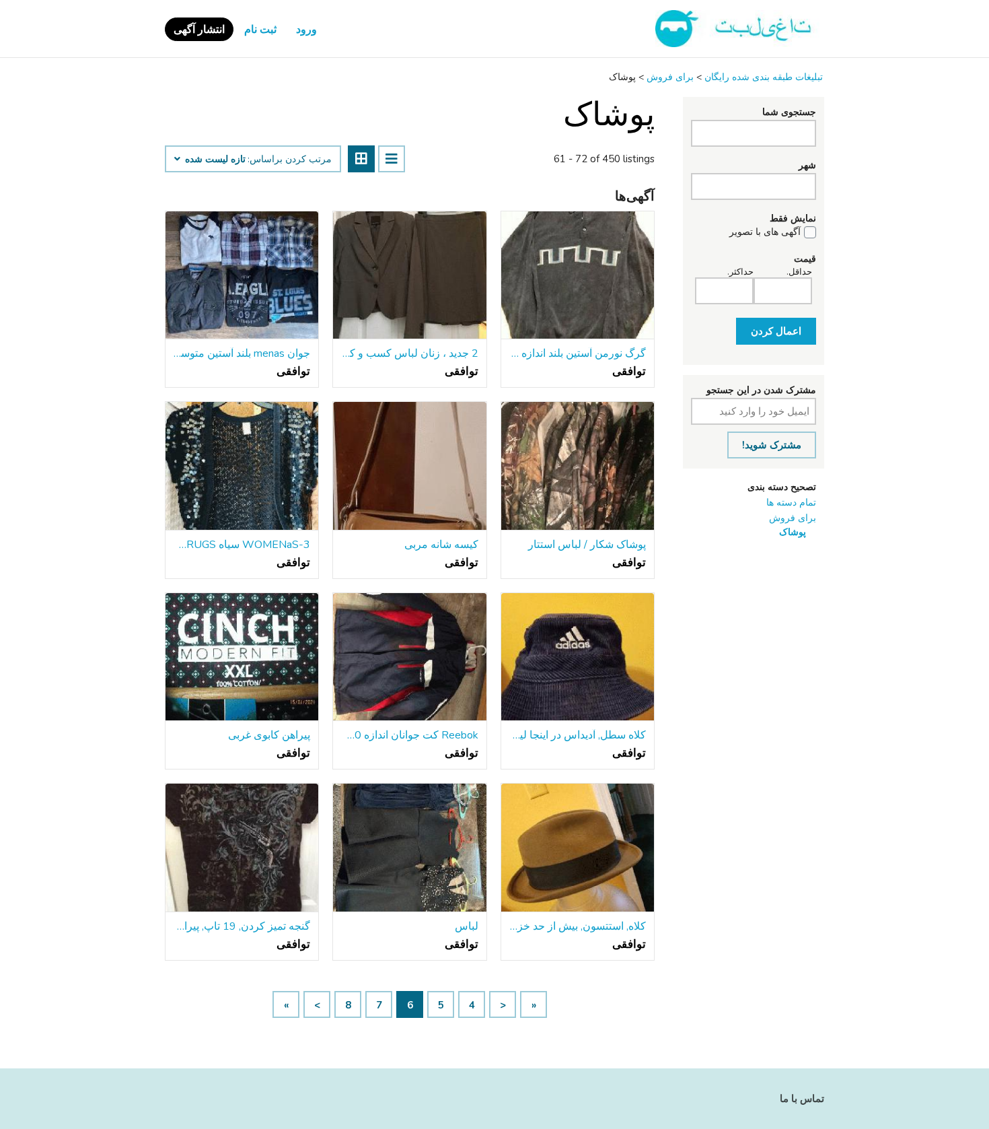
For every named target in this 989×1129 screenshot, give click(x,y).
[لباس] (409, 848)
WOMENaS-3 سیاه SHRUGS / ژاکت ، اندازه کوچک (242, 545)
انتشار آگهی (199, 29)
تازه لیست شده (214, 159)
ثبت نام (260, 29)
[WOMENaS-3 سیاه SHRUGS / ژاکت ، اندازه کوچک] (242, 466)
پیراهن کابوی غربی (269, 735)
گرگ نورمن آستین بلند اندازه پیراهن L (577, 353)
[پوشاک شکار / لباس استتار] (577, 466)
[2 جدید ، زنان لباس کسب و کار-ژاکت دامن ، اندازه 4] (409, 275)
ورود (306, 29)
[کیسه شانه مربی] (409, 466)
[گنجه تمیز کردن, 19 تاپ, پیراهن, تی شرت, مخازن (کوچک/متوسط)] (242, 848)
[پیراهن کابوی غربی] (242, 657)
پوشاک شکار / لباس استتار (587, 545)
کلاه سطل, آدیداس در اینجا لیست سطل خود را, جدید (577, 735)
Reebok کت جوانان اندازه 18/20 (409, 735)
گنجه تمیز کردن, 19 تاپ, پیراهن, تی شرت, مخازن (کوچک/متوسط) (242, 926)
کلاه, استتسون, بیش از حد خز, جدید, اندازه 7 (577, 926)
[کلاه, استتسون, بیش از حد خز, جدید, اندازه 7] (577, 848)
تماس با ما (802, 1098)
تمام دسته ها (791, 502)
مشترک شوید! (771, 445)
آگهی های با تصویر (765, 232)
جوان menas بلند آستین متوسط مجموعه (242, 353)
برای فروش (792, 518)
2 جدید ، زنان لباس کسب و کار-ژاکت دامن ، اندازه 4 (409, 353)
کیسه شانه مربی (441, 545)
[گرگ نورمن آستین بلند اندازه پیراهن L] (577, 275)
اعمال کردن (776, 331)
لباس (466, 926)
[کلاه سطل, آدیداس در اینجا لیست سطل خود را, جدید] (577, 657)
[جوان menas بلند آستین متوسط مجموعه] (242, 275)
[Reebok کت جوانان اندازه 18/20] (409, 657)
